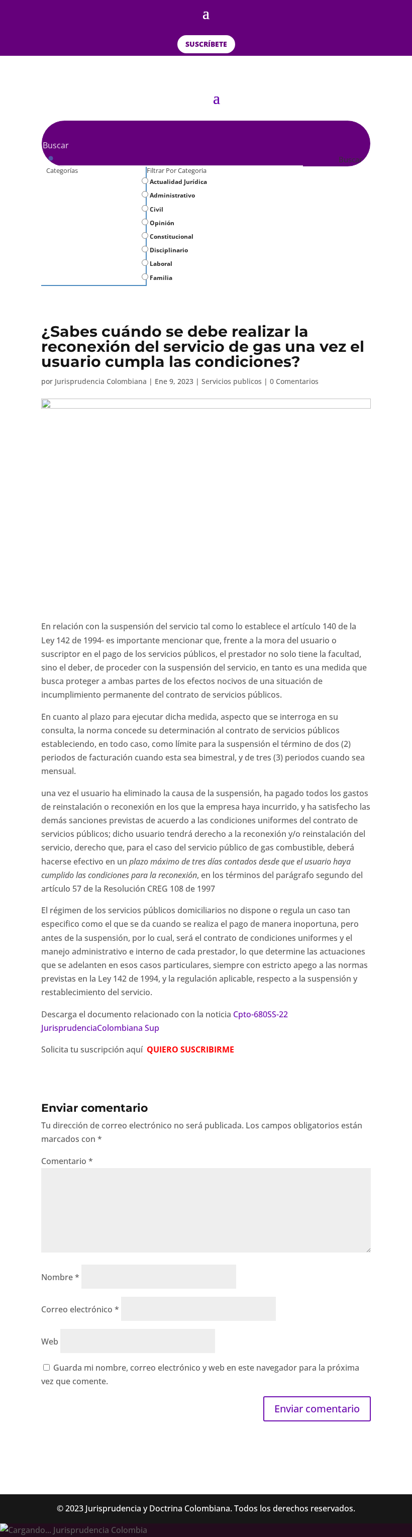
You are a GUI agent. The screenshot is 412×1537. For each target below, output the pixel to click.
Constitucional (170, 236)
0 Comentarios (294, 381)
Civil (155, 209)
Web (49, 1341)
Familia (160, 277)
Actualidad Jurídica (177, 181)
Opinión (161, 223)
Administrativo (171, 195)
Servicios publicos (231, 381)
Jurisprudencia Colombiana (101, 381)
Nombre (60, 1277)
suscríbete (206, 44)
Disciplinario (168, 250)
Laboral (160, 263)
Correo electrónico (80, 1309)
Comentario (67, 1161)
